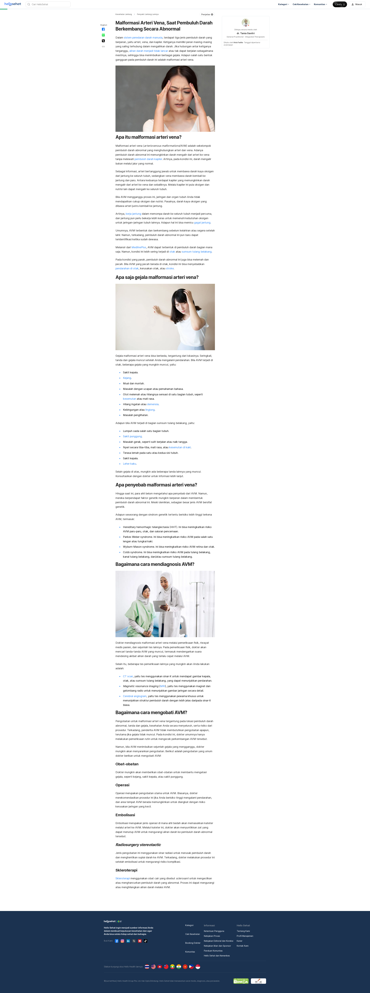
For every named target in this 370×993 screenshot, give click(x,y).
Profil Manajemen (245, 936)
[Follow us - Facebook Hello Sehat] (116, 941)
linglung (150, 409)
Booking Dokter (192, 943)
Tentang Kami (243, 931)
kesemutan (129, 398)
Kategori (189, 925)
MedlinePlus (139, 247)
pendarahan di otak (127, 268)
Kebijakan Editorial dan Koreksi (218, 941)
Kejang (127, 377)
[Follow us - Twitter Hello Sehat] (134, 941)
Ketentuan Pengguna (214, 931)
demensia (153, 404)
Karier (239, 941)
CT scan (128, 676)
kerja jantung (133, 213)
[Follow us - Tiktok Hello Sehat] (145, 941)
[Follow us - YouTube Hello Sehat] (139, 941)
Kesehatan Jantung (123, 14)
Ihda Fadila (238, 42)
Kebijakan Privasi (212, 936)
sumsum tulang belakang (197, 251)
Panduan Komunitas (213, 950)
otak (172, 251)
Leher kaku (129, 463)
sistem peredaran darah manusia (143, 37)
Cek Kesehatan (192, 934)
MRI (162, 686)
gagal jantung (202, 222)
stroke (170, 268)
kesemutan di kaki (180, 447)
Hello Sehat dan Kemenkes (217, 955)
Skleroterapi (122, 878)
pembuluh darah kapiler (148, 159)
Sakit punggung (132, 436)
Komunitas (190, 951)
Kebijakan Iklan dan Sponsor (217, 946)
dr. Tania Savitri (246, 33)
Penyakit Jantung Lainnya (148, 14)
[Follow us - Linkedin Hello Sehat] (128, 941)
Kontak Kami (242, 946)
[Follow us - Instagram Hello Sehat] (122, 941)
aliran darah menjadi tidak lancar (148, 50)
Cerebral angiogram (135, 696)
